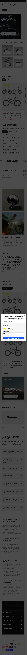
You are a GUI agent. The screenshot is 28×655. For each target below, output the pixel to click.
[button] (7, 328)
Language (6, 331)
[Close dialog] (25, 315)
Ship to (6, 325)
